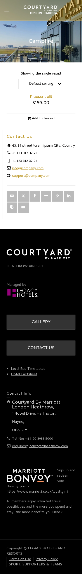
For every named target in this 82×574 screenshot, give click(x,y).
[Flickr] (46, 196)
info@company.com (28, 169)
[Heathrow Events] (41, 10)
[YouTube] (23, 207)
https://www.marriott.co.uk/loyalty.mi (37, 492)
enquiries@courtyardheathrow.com (40, 446)
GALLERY (41, 321)
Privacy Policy (47, 559)
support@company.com (31, 176)
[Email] (12, 196)
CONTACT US (41, 347)
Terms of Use (20, 559)
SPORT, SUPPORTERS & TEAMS (35, 565)
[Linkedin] (69, 196)
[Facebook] (35, 196)
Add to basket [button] (43, 119)
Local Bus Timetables (28, 369)
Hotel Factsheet (24, 375)
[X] (23, 196)
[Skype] (12, 207)
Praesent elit (41, 97)
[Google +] (57, 196)
